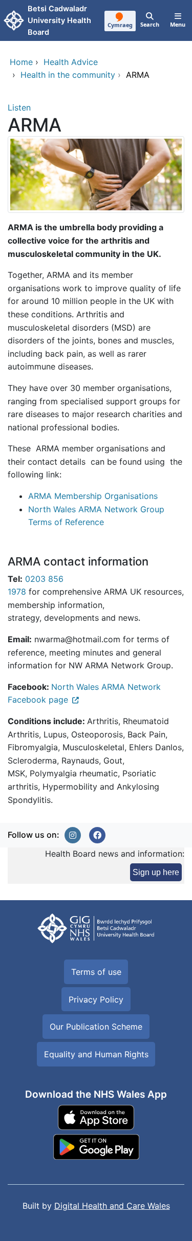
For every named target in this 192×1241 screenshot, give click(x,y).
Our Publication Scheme (96, 1026)
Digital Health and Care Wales (112, 1206)
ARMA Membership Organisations (93, 496)
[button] (72, 835)
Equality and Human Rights (96, 1054)
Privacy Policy (96, 999)
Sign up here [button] (156, 872)
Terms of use (96, 972)
